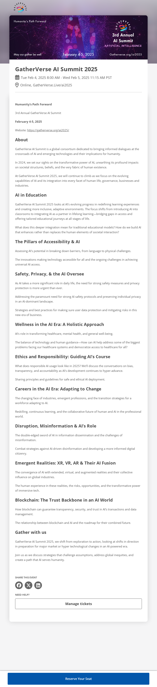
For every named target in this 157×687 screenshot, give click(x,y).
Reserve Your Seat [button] (78, 679)
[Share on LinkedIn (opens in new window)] (38, 585)
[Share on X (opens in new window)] (28, 585)
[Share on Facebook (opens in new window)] (19, 585)
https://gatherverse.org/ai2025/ (48, 130)
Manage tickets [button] (78, 603)
